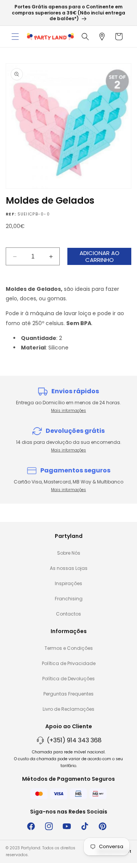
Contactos (68, 614)
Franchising (69, 598)
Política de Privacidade (69, 663)
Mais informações (68, 410)
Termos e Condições (69, 648)
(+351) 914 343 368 (74, 740)
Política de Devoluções (68, 678)
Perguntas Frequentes (68, 694)
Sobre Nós (68, 553)
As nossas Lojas (69, 568)
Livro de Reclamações (68, 709)
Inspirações (68, 583)
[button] (15, 36)
